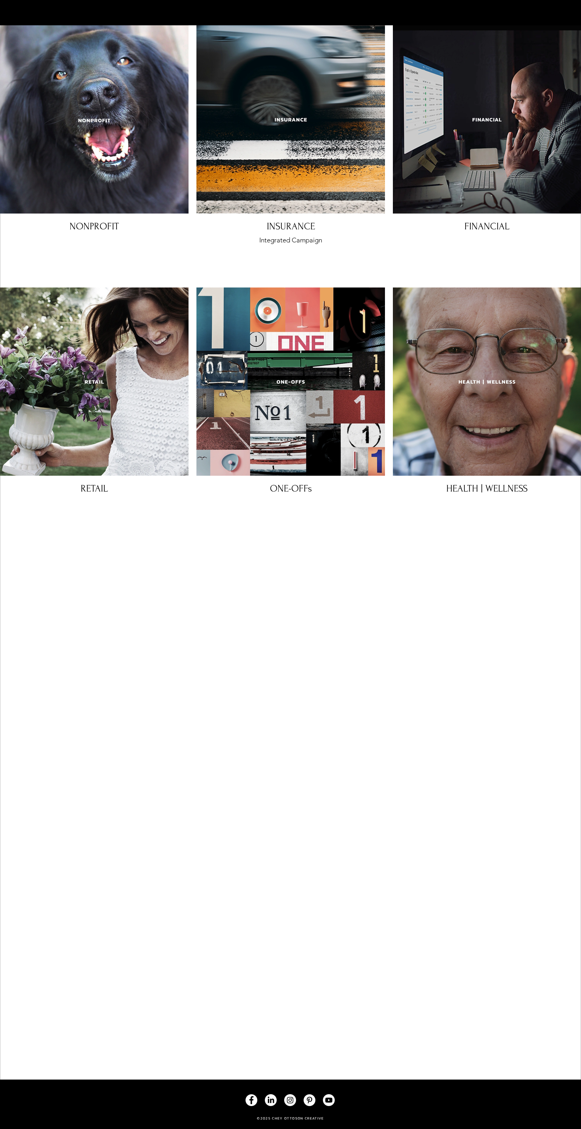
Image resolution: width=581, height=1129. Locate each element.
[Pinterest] (309, 1100)
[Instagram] (290, 1100)
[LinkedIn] (271, 1100)
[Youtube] (329, 1100)
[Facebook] (251, 1100)
